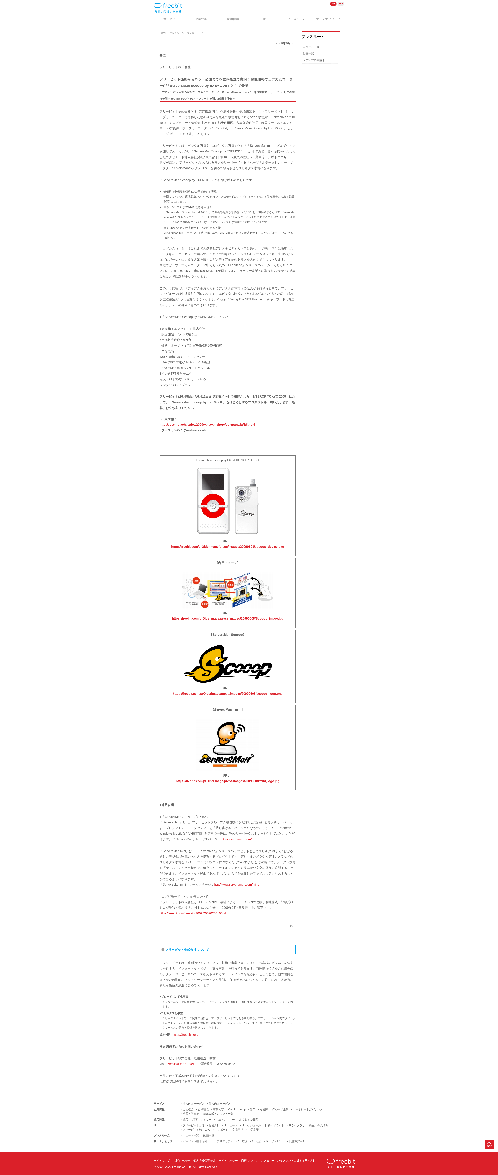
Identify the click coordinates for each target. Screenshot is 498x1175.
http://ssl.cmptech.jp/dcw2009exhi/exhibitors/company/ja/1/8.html (207, 424)
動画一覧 (308, 53)
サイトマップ (162, 1160)
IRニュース (231, 1125)
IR (264, 18)
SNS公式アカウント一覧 (218, 1113)
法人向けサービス (193, 1103)
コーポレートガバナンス (308, 1109)
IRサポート (221, 1129)
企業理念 (203, 1109)
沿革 (252, 1109)
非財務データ (297, 1141)
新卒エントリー (201, 1119)
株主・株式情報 (318, 1125)
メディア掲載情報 (314, 60)
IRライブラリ (296, 1125)
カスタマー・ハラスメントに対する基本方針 (288, 1160)
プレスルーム (296, 19)
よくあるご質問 (248, 1119)
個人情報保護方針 (204, 1160)
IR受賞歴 (253, 1129)
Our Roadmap (237, 1109)
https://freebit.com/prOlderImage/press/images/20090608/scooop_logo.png (228, 693)
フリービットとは (193, 1125)
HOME (163, 33)
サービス (169, 19)
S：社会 (257, 1141)
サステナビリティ (328, 19)
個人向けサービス (220, 1103)
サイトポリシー (228, 1160)
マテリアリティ (223, 1141)
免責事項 (237, 1129)
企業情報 (201, 19)
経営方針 (214, 1125)
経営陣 (264, 1109)
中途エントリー (225, 1119)
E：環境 (242, 1141)
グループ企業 (280, 1109)
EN (341, 3)
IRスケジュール (251, 1125)
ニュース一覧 (311, 46)
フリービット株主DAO (196, 1129)
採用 (185, 1119)
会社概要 (188, 1109)
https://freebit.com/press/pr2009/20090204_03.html (194, 913)
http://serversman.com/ (236, 839)
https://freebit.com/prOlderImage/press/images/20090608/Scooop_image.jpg (227, 618)
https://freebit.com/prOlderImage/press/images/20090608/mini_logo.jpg (228, 781)
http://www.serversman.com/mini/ (236, 884)
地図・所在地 (191, 1113)
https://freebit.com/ (185, 1034)
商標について (249, 1160)
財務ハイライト (274, 1125)
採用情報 (233, 19)
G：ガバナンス (275, 1141)
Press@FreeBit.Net (180, 1064)
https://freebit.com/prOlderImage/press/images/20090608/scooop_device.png (227, 546)
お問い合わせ (182, 1160)
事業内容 (218, 1109)
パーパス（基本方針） (196, 1141)
